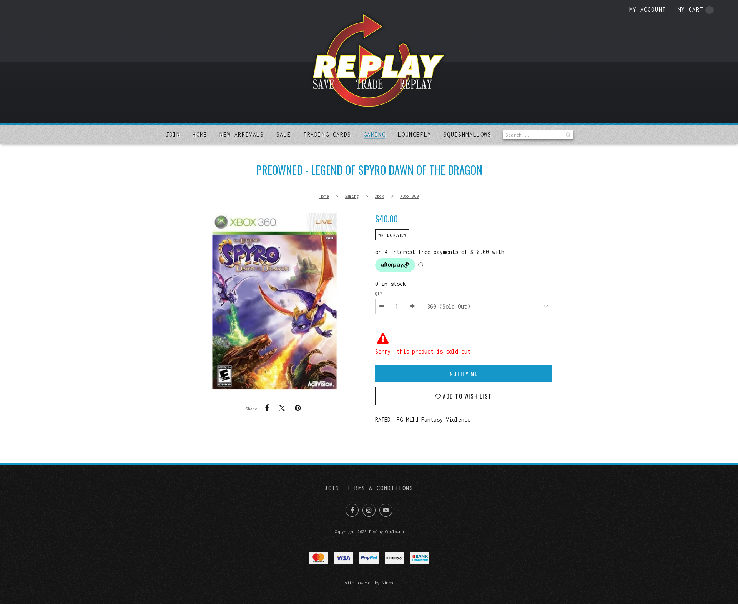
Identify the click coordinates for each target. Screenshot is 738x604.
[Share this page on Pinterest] (297, 408)
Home (200, 134)
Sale (283, 134)
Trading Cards (327, 134)
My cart (690, 9)
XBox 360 (409, 196)
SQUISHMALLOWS (468, 134)
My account (647, 9)
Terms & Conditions (380, 488)
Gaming (375, 134)
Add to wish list (466, 396)
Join (173, 134)
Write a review (392, 235)
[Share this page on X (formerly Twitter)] (282, 408)
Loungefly (414, 134)
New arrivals (241, 134)
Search (567, 134)
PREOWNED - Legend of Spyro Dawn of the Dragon (274, 301)
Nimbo (387, 582)
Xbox (379, 196)
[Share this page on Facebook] (267, 408)
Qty (378, 293)
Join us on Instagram (369, 510)
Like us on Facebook (352, 510)
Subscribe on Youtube (385, 510)
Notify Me (464, 374)
